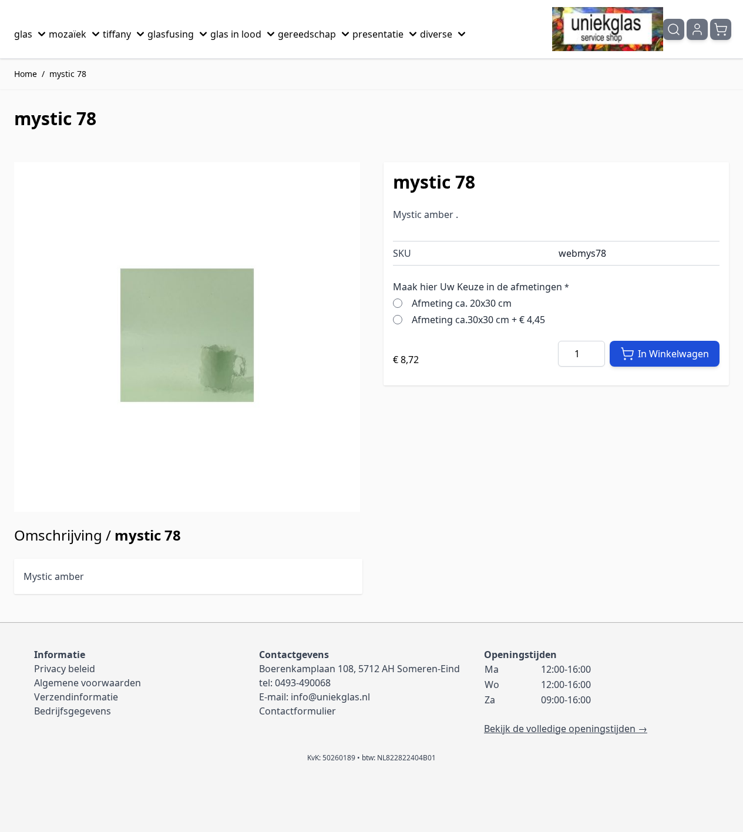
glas (23, 34)
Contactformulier (297, 710)
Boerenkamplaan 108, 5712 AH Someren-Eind (359, 668)
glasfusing (170, 34)
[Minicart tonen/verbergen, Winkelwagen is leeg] (720, 29)
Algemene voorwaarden (87, 682)
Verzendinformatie (76, 696)
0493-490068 (303, 682)
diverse (436, 34)
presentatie (378, 34)
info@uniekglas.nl (330, 696)
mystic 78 (67, 73)
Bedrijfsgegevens (72, 710)
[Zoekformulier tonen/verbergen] (673, 29)
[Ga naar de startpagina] (607, 29)
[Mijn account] (697, 29)
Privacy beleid (64, 668)
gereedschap (307, 34)
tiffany (117, 34)
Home (25, 73)
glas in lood (235, 34)
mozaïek (67, 34)
